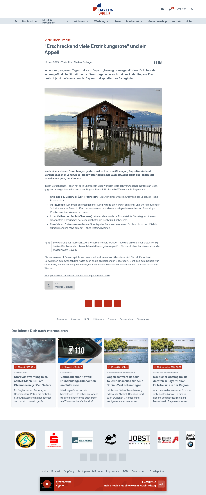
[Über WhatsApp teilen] (108, 303)
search (192, 9)
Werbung (99, 21)
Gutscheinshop (157, 21)
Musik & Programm (48, 21)
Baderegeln (62, 319)
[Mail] (39, 9)
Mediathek (132, 21)
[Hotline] (15, 9)
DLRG (87, 319)
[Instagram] (33, 9)
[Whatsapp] (21, 9)
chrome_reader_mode (160, 62)
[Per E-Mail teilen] (117, 303)
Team (118, 21)
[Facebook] (27, 9)
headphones (155, 62)
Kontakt (176, 21)
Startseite (16, 21)
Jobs (189, 21)
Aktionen (79, 21)
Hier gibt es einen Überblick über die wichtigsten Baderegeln (77, 275)
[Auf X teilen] (98, 303)
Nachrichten (30, 21)
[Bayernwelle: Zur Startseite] (103, 9)
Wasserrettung (126, 319)
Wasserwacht (143, 319)
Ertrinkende (98, 319)
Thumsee (112, 319)
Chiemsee (76, 319)
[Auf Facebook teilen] (88, 303)
